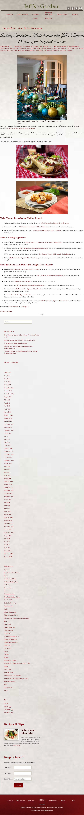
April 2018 (7, 409)
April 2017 (7, 445)
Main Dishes (26, 46)
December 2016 (8, 451)
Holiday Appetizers (60, 46)
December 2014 (8, 524)
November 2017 (8, 424)
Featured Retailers (9, 594)
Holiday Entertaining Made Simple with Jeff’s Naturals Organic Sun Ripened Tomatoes (42, 38)
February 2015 (8, 518)
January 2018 (8, 418)
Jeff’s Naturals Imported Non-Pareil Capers (16, 618)
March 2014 (7, 551)
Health (6, 609)
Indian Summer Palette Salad (28, 731)
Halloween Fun (8, 606)
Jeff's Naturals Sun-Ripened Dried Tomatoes (23, 48)
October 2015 (8, 493)
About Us (9, 14)
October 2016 (8, 457)
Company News (8, 588)
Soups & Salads (8, 672)
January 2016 (8, 484)
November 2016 (8, 454)
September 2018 (9, 394)
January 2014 (8, 557)
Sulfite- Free (56, 48)
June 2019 (7, 376)
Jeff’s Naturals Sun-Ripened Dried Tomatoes (20, 128)
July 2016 (7, 466)
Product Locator (48, 13)
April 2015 (7, 512)
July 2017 (7, 436)
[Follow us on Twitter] (76, 8)
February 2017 (8, 448)
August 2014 (7, 536)
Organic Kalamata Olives (11, 636)
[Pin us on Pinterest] (80, 8)
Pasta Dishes (7, 645)
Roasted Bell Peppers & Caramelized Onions (17, 663)
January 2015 (8, 521)
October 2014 (8, 530)
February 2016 (8, 481)
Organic (44, 48)
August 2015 (7, 500)
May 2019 (7, 379)
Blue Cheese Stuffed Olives (12, 573)
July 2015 (7, 502)
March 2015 (7, 515)
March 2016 (7, 478)
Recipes (75, 14)
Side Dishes (7, 669)
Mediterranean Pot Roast (23, 281)
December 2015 (8, 487)
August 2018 (7, 397)
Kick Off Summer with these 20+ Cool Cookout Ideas (19, 340)
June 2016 (7, 469)
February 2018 (8, 415)
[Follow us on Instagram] (68, 8)
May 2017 (7, 442)
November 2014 (8, 527)
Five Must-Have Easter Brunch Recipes (15, 343)
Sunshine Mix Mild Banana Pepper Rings (16, 678)
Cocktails (6, 585)
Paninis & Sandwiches (10, 639)
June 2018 (7, 403)
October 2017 (8, 427)
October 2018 (8, 391)
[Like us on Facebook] (72, 8)
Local (5, 621)
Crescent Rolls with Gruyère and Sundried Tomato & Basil (43, 242)
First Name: (7, 767)
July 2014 (7, 539)
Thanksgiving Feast (9, 681)
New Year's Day (8, 630)
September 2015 (9, 496)
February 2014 (8, 554)
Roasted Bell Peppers (10, 660)
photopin (24, 307)
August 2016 (7, 463)
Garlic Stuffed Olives (10, 603)
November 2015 (8, 490)
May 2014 (7, 545)
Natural (39, 48)
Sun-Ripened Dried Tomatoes (39, 46)
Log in (6, 703)
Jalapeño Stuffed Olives (11, 615)
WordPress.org (8, 712)
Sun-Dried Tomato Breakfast (15, 50)
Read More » (17, 746)
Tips (50, 46)
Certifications (62, 14)
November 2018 (8, 388)
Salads (6, 666)
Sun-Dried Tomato (65, 48)
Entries (7, 706)
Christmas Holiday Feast (11, 582)
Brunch (6, 576)
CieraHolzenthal (14, 307)
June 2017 (7, 439)
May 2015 (7, 508)
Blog (35, 18)
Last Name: (7, 773)
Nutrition (35, 14)
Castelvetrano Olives (10, 579)
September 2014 (9, 533)
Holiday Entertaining (73, 46)
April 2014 (7, 548)
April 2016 (7, 475)
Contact (48, 18)
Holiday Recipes (4, 48)
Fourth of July (8, 600)
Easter (6, 591)
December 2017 (8, 421)
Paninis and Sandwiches (11, 642)
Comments (8, 709)
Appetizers (19, 46)
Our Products (22, 14)
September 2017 (9, 430)
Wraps (6, 690)
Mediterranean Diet (9, 627)
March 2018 (7, 412)
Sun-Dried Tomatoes (66, 50)
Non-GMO (7, 633)
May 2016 (7, 472)
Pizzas (6, 651)
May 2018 (7, 406)
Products (6, 654)
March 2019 (7, 385)
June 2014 (7, 542)
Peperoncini (7, 648)
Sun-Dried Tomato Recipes (51, 50)
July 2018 (7, 400)
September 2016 (9, 460)
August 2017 (7, 433)
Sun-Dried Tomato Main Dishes (33, 50)
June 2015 (7, 506)
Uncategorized (8, 687)
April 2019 (7, 382)
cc (28, 307)
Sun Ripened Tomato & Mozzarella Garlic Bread (54, 254)
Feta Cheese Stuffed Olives (12, 597)
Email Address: (8, 779)
